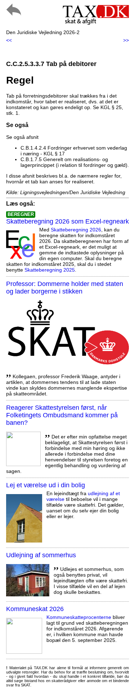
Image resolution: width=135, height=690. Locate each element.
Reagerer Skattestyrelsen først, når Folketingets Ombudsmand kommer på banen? (62, 415)
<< (9, 40)
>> (126, 40)
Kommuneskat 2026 (35, 608)
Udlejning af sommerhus (41, 555)
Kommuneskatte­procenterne (78, 617)
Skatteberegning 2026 (76, 230)
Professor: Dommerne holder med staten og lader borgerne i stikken (64, 287)
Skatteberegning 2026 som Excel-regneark (67, 221)
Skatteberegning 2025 (49, 270)
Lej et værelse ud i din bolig (45, 485)
